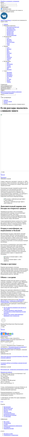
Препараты (10, 64)
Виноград (9, 73)
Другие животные (11, 35)
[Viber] (8, 334)
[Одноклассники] (4, 334)
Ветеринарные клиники (10, 415)
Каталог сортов (8, 101)
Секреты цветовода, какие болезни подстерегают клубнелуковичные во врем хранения (15, 312)
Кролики (9, 53)
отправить (3, 345)
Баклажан (9, 72)
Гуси (8, 38)
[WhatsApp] (10, 334)
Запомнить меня (6, 9)
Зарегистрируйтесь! (6, 20)
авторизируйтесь (5, 339)
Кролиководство (11, 29)
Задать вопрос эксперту (7, 93)
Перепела (9, 40)
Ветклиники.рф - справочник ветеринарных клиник (14, 369)
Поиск (2, 94)
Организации (7, 423)
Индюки (9, 39)
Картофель (9, 75)
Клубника (9, 76)
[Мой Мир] (6, 334)
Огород (6, 102)
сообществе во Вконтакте (16, 300)
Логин (3, 4)
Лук (8, 77)
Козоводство (10, 32)
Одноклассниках (5, 302)
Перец (8, 80)
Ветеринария (7, 407)
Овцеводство (10, 31)
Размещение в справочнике (11, 435)
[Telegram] (12, 334)
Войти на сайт (4, 7)
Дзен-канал (21, 299)
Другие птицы (10, 42)
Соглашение (7, 427)
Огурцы (9, 79)
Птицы (9, 65)
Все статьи (6, 421)
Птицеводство (7, 412)
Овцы (8, 55)
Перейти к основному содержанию (10, 1)
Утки (8, 44)
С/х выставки (7, 416)
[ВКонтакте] (4, 19)
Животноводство (8, 408)
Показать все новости (6, 372)
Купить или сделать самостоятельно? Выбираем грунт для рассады (13, 315)
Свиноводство (10, 28)
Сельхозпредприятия (9, 413)
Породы (6, 411)
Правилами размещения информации (10, 348)
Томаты (9, 82)
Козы (8, 51)
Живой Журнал (5, 300)
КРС (8, 50)
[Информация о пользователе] (3, 322)
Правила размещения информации (13, 425)
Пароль (3, 5)
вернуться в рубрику (6, 335)
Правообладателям (9, 428)
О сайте (6, 424)
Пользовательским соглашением (17, 347)
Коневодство (10, 34)
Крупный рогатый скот (13, 27)
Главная (6, 24)
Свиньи (9, 58)
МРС (8, 62)
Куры (8, 43)
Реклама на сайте (8, 433)
